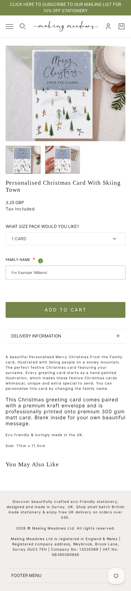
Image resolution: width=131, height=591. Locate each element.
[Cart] (121, 26)
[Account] (108, 26)
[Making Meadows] (66, 26)
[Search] (23, 26)
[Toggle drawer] (9, 26)
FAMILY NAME (20, 259)
